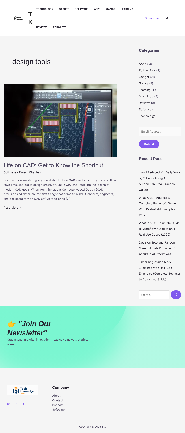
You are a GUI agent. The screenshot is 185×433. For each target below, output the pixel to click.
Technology (44, 9)
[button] (152, 18)
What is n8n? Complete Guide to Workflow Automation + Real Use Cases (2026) (159, 228)
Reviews (41, 27)
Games (110, 9)
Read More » (12, 208)
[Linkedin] (23, 404)
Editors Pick (147, 70)
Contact (57, 400)
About (56, 395)
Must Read (146, 96)
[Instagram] (8, 404)
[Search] (176, 294)
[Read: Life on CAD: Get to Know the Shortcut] (60, 120)
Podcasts (59, 27)
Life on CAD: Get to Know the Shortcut (53, 165)
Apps (97, 9)
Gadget (64, 9)
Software (81, 9)
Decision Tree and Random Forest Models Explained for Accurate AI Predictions (158, 248)
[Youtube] (15, 404)
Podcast (57, 405)
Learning (127, 9)
